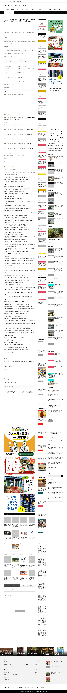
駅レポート (28, 9)
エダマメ (55, 131)
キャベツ (50, 133)
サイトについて (6, 672)
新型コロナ (13, 9)
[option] (6, 651)
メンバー (5, 1)
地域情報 (51, 145)
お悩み (49, 495)
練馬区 (53, 148)
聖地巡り (55, 9)
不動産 (14, 1)
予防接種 (53, 143)
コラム (49, 412)
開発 (58, 150)
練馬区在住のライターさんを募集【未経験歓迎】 (11, 674)
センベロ (51, 412)
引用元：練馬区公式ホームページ (10, 382)
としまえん (60, 129)
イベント (52, 131)
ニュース (36, 662)
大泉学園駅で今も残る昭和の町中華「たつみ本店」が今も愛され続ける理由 (42, 583)
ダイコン (49, 137)
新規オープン (34, 9)
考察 (45, 9)
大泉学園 (59, 412)
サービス (57, 135)
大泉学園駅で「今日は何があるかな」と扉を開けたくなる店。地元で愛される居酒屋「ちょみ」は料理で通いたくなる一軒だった (42, 564)
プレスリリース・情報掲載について (9, 666)
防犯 (60, 150)
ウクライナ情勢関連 (8, 366)
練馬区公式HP (58, 148)
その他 (9, 12)
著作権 (25, 687)
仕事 (55, 143)
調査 (52, 150)
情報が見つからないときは (8, 369)
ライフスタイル (55, 141)
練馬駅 (49, 150)
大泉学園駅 (57, 145)
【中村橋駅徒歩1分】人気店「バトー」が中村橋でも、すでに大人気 (42, 629)
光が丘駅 (58, 143)
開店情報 (55, 150)
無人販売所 (40, 9)
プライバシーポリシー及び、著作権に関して (11, 662)
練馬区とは (28, 687)
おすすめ (51, 129)
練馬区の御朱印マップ (7, 680)
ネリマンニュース (55, 139)
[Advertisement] (53, 5)
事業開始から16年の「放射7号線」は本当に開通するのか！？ (42, 621)
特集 (50, 407)
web (59, 9)
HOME (8, 9)
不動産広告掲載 (18, 1)
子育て (61, 145)
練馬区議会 (36, 674)
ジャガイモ (60, 135)
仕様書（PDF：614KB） (8, 114)
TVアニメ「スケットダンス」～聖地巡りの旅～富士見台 (42, 600)
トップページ (6, 667)
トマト (56, 137)
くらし (56, 129)
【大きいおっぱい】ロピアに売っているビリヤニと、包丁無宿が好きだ (42, 559)
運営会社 (5, 661)
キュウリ (53, 133)
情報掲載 (9, 1)
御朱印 (50, 9)
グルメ (22, 9)
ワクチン (50, 143)
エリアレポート (37, 667)
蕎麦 (50, 391)
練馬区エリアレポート (7, 664)
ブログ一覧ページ (7, 669)
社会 (50, 148)
